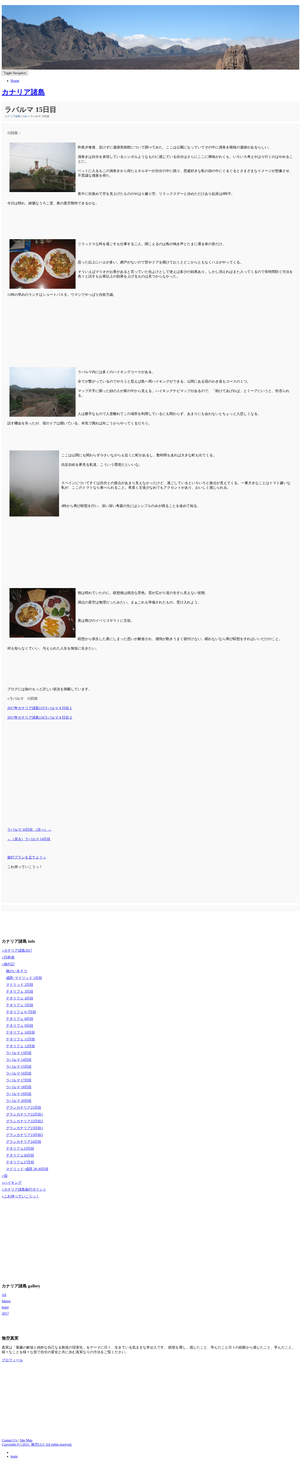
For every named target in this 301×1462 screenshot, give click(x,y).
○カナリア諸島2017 (17, 950)
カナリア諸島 (12, 116)
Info (25, 116)
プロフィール (12, 1360)
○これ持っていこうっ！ (20, 1196)
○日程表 (8, 957)
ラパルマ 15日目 (19, 1066)
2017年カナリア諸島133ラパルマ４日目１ (39, 708)
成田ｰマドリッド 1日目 (24, 978)
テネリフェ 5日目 (19, 1005)
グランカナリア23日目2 (24, 1135)
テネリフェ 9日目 (19, 1025)
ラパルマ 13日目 (19, 1053)
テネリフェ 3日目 (19, 991)
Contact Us (9, 1440)
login (14, 1456)
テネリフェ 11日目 (20, 1039)
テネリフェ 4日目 (19, 998)
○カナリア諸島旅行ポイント (24, 1189)
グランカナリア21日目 (23, 1107)
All (4, 1295)
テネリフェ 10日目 (20, 1032)
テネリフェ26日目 (20, 1155)
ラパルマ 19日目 (19, 1094)
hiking (6, 1301)
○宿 (4, 1176)
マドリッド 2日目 (19, 984)
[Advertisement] (150, 322)
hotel (5, 1307)
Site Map (26, 1440)
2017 (5, 1313)
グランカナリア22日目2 (24, 1121)
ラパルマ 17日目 (19, 1080)
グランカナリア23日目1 (24, 1128)
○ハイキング (12, 1182)
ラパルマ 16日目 (19, 1073)
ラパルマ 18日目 (19, 1087)
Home (15, 81)
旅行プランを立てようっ (26, 857)
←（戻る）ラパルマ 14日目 (28, 839)
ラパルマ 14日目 (19, 1060)
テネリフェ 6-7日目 (21, 1012)
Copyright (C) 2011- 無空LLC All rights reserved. (37, 1444)
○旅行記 (8, 964)
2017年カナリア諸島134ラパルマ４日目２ (39, 717)
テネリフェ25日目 (20, 1148)
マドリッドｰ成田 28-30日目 (27, 1169)
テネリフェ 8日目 (19, 1019)
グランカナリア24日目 (23, 1142)
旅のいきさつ (16, 971)
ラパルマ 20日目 (19, 1101)
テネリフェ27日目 (20, 1162)
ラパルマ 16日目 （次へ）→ (29, 829)
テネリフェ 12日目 (20, 1046)
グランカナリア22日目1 (24, 1114)
